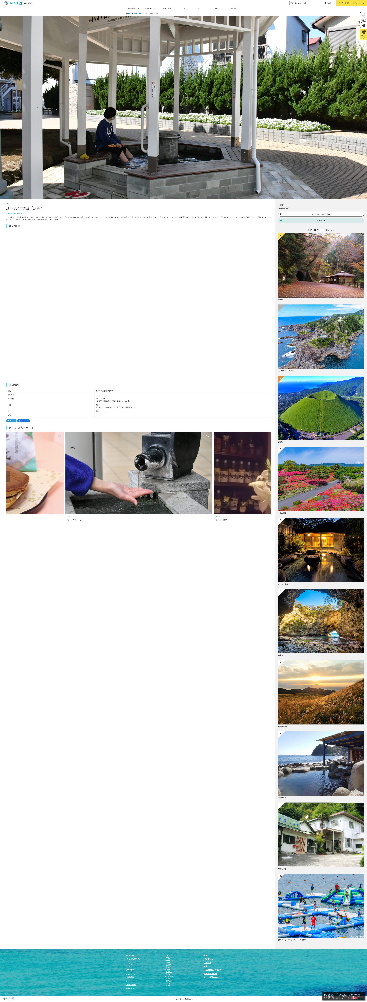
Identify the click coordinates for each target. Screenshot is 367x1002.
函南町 (168, 969)
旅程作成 (130, 977)
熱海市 (168, 960)
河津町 (168, 986)
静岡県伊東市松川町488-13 (16, 213)
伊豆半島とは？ (133, 955)
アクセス (130, 981)
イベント (183, 8)
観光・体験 (167, 8)
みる (129, 962)
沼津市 (168, 963)
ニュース (207, 963)
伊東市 (168, 974)
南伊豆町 (169, 967)
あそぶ (129, 964)
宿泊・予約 (131, 974)
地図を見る (321, 220)
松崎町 (168, 979)
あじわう (130, 966)
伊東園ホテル (72, 520)
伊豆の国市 (170, 976)
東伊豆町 (169, 981)
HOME (128, 13)
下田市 (168, 958)
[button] (8, 476)
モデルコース (132, 972)
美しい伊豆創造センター (214, 977)
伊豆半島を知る (133, 8)
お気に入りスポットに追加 (321, 214)
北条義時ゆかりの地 (212, 970)
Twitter (12, 421)
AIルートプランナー (134, 979)
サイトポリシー (210, 973)
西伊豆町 (169, 972)
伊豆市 (168, 983)
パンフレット (209, 959)
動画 (205, 955)
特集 (216, 8)
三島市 (168, 965)
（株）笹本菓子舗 (223, 520)
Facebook (24, 421)
